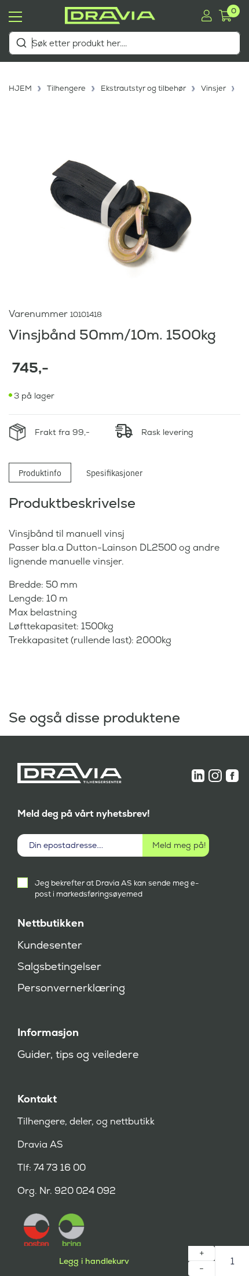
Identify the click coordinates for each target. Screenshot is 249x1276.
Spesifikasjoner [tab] (114, 472)
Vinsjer (213, 88)
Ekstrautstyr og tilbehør (143, 88)
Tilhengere (66, 88)
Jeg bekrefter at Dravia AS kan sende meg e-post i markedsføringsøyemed (117, 888)
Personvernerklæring (71, 988)
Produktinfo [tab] (40, 472)
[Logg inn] (206, 15)
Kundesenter (49, 945)
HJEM (20, 88)
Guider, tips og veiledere (78, 1054)
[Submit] (21, 43)
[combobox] (124, 43)
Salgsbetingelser (59, 966)
